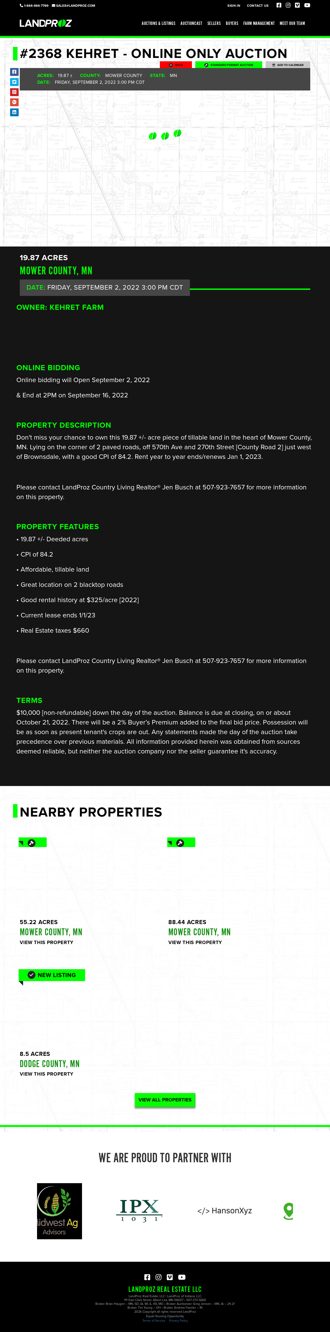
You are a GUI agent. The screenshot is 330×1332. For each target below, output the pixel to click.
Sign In (233, 6)
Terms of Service (153, 1321)
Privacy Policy (178, 1321)
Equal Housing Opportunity (165, 1316)
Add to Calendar (289, 65)
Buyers (232, 23)
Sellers (214, 23)
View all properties (165, 1100)
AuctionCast (191, 23)
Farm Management (259, 23)
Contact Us (258, 6)
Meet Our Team (292, 23)
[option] (99, 1211)
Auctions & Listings (159, 23)
